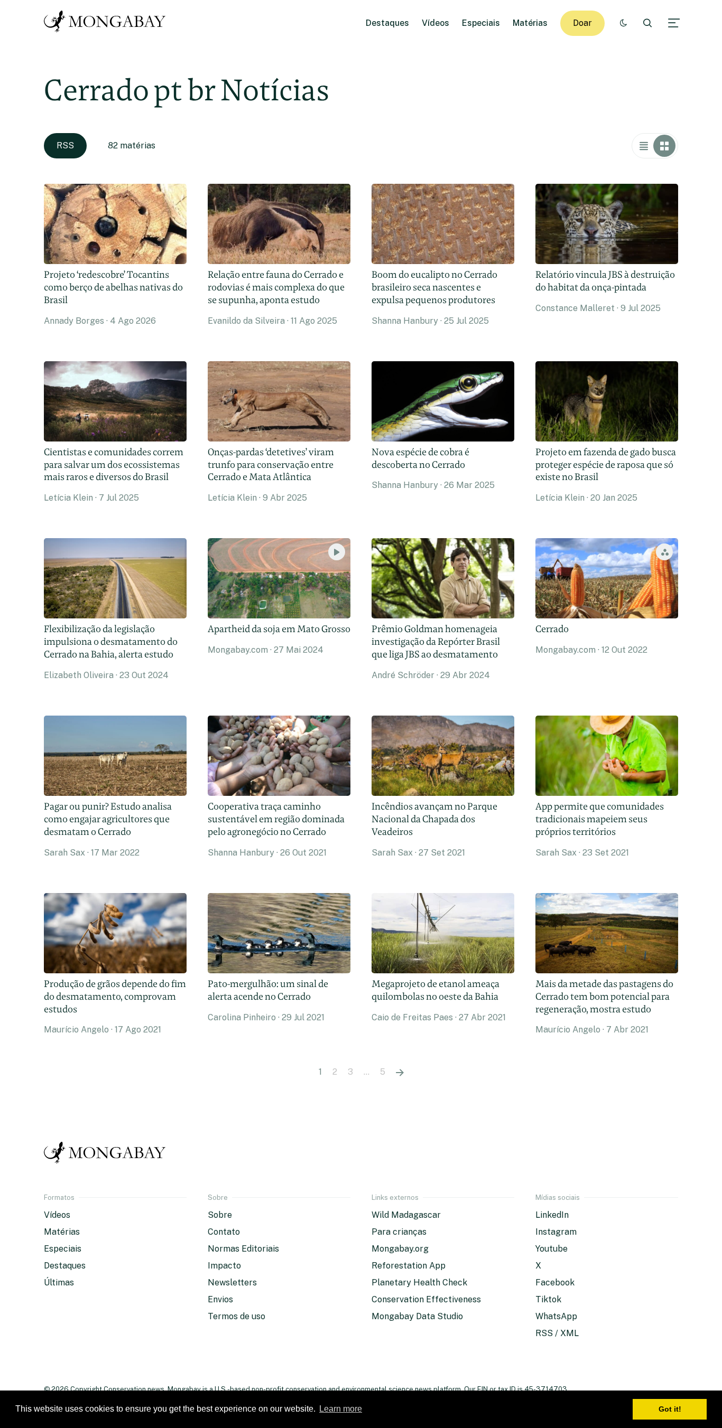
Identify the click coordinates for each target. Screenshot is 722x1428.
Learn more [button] (340, 1408)
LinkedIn (552, 1215)
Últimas (59, 1282)
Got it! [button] (670, 1409)
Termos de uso (236, 1316)
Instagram (556, 1232)
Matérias (530, 23)
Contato (224, 1232)
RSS (65, 145)
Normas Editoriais (243, 1249)
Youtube (551, 1249)
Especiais (481, 23)
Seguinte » (400, 1072)
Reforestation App (409, 1266)
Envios (220, 1299)
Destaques (387, 23)
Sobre (220, 1215)
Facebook (555, 1282)
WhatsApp (556, 1316)
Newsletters (232, 1282)
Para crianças (399, 1232)
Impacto (224, 1266)
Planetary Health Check (419, 1282)
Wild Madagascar (406, 1215)
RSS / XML (557, 1333)
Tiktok (548, 1299)
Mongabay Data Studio (417, 1316)
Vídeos (435, 23)
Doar (582, 23)
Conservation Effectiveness (426, 1299)
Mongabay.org (400, 1249)
